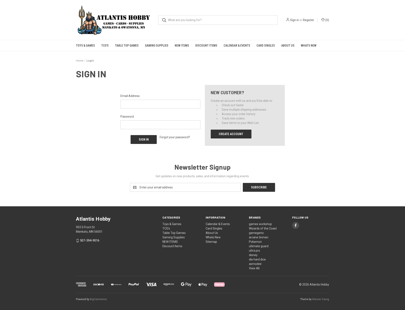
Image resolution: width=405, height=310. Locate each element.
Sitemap (211, 241)
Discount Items (206, 45)
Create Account (231, 134)
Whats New (308, 45)
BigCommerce (98, 299)
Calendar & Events (237, 45)
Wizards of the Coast (263, 228)
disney (253, 255)
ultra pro (254, 250)
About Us (287, 45)
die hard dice (257, 259)
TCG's (105, 45)
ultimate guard (259, 246)
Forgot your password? (175, 137)
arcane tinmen (258, 237)
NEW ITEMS (182, 45)
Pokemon (255, 241)
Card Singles (265, 45)
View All (254, 268)
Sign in (294, 20)
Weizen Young (320, 299)
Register (308, 20)
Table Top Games (127, 45)
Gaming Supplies (156, 45)
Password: (127, 116)
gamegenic (256, 233)
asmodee (255, 264)
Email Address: (130, 96)
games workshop (260, 224)
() (327, 20)
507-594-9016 (89, 241)
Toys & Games (85, 45)
